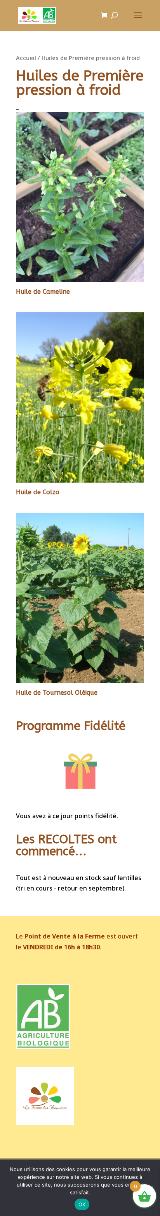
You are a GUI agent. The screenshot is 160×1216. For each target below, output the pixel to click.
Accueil (26, 58)
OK (82, 1204)
